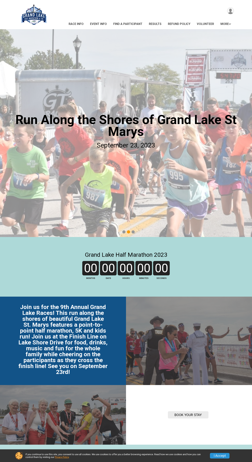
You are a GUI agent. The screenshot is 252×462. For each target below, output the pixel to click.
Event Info (98, 24)
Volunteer (205, 24)
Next (247, 133)
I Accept (220, 456)
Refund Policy (179, 24)
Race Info (76, 24)
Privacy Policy (62, 457)
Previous (10, 133)
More (224, 24)
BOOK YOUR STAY (188, 415)
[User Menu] (230, 10)
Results (155, 24)
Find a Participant (127, 24)
